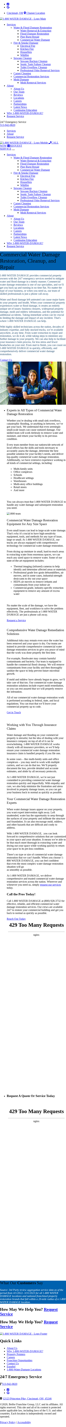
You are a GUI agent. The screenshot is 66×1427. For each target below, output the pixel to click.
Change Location (35, 13)
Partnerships (20, 104)
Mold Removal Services (33, 82)
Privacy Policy (8, 1422)
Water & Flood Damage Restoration (33, 27)
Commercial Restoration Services (31, 76)
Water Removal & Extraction (35, 30)
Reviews (18, 94)
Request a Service (16, 620)
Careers (18, 100)
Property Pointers (16, 1354)
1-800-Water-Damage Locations (24, 1369)
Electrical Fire (27, 45)
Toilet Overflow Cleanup (33, 67)
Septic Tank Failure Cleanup (35, 64)
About (10, 85)
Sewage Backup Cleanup (33, 61)
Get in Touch (14, 712)
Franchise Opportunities (19, 1360)
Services (11, 24)
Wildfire (24, 55)
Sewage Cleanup (23, 58)
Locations (19, 97)
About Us (19, 88)
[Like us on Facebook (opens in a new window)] (8, 1389)
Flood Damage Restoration (34, 33)
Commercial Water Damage (35, 39)
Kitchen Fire (27, 49)
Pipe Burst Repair (29, 36)
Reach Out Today (16, 918)
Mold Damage (21, 79)
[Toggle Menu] (13, 149)
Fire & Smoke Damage (26, 42)
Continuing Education (25, 110)
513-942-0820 (7, 125)
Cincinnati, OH (15, 13)
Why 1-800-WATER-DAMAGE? (25, 113)
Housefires (26, 52)
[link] (8, 4)
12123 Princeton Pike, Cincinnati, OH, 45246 (27, 1398)
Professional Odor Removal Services (40, 70)
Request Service (15, 116)
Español (11, 1366)
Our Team (19, 91)
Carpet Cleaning (22, 73)
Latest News (20, 107)
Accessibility (24, 1422)
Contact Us (6, 360)
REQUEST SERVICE (11, 147)
